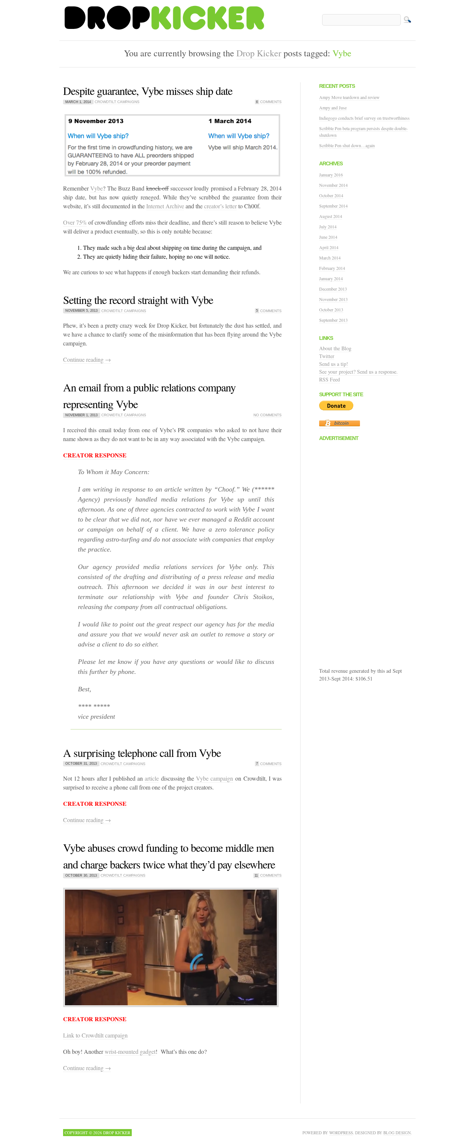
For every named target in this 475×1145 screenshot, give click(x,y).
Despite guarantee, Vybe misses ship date (147, 90)
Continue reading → (87, 359)
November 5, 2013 (81, 311)
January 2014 (331, 278)
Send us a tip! (333, 363)
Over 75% (75, 222)
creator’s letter (220, 206)
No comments (267, 415)
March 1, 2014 (78, 102)
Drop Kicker (258, 53)
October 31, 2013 (81, 764)
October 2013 (331, 309)
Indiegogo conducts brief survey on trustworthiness (364, 118)
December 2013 (333, 289)
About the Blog (335, 348)
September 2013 (333, 320)
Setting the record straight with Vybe (138, 299)
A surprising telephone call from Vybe (142, 752)
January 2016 (331, 175)
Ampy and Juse (333, 107)
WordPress (341, 1132)
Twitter (326, 356)
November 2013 (333, 299)
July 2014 (328, 226)
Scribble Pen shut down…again (347, 145)
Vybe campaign (214, 778)
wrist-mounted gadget (130, 1051)
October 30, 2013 (81, 875)
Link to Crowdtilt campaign (95, 1035)
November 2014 (333, 185)
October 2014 (331, 195)
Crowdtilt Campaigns (117, 102)
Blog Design (397, 1132)
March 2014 (330, 258)
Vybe (96, 188)
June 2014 (328, 237)
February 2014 (332, 268)
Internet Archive (165, 206)
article (152, 778)
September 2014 (333, 206)
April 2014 (328, 247)
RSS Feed (329, 379)
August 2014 (330, 216)
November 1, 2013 (81, 415)
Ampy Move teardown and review (349, 97)
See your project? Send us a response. (358, 371)
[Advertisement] (374, 555)
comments (269, 102)
